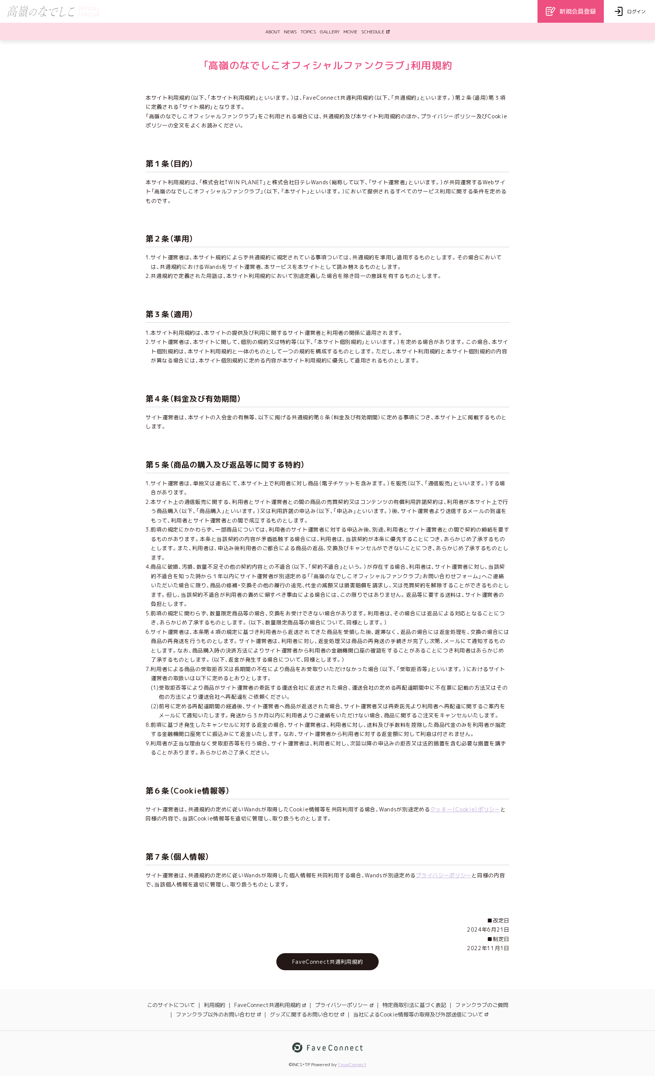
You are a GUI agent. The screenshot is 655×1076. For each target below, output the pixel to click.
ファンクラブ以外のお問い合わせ (215, 1014)
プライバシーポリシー (444, 875)
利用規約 (214, 1005)
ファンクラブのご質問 (481, 1005)
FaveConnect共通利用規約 (267, 1005)
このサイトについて (171, 1005)
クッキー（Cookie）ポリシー (465, 809)
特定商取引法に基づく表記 (414, 1005)
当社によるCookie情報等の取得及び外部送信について (418, 1014)
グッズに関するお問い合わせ (304, 1014)
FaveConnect (352, 1064)
